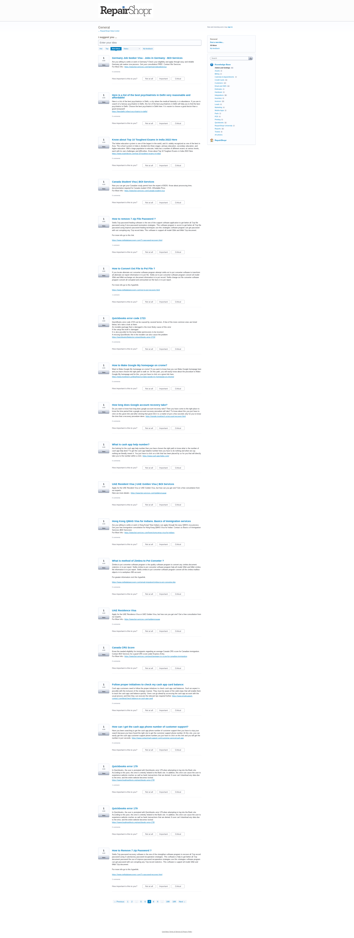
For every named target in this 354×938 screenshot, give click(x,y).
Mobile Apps (219, 110)
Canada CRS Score (123, 647)
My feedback (148, 49)
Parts (217, 113)
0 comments (116, 72)
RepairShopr (221, 140)
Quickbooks (219, 123)
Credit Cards (219, 80)
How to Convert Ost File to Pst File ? (133, 268)
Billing (217, 74)
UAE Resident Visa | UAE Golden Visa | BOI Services (143, 484)
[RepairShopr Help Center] (125, 10)
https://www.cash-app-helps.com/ (156, 456)
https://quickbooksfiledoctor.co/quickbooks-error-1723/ (133, 337)
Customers (219, 83)
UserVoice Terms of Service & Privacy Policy (177, 931)
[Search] (250, 58)
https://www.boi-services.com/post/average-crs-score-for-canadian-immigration (155, 656)
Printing (218, 120)
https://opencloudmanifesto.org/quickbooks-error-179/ (133, 780)
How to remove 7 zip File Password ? (134, 218)
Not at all (150, 79)
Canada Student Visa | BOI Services (133, 181)
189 (174, 901)
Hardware (218, 92)
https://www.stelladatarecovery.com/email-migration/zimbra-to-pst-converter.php (143, 582)
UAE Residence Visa (124, 610)
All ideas (213, 45)
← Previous (119, 901)
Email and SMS (220, 86)
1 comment (115, 245)
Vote (103, 65)
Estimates (218, 89)
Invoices (218, 101)
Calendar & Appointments (224, 77)
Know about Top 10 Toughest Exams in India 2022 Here (144, 139)
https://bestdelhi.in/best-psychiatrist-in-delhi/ (129, 111)
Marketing (218, 107)
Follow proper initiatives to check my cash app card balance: (148, 684)
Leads (217, 104)
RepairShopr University (223, 126)
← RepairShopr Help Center (108, 31)
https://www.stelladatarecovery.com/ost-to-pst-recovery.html (136, 290)
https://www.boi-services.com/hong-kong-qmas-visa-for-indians (149, 533)
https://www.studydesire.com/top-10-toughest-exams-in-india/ (136, 154)
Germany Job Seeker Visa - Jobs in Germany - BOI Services (147, 58)
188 (168, 901)
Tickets (217, 132)
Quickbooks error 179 (125, 766)
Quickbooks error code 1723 (128, 318)
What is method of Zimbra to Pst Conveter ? (138, 560)
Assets (217, 71)
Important (164, 79)
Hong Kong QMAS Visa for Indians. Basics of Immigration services (151, 521)
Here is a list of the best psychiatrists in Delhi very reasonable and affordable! (151, 96)
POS (216, 117)
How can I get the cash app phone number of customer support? (150, 726)
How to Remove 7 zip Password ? (132, 850)
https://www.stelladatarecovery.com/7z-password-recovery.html (137, 240)
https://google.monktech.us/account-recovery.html (166, 416)
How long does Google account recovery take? (139, 405)
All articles (218, 135)
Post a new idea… (217, 42)
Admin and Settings (222, 68)
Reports (218, 129)
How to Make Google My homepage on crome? (139, 365)
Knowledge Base (223, 64)
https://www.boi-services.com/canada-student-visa (144, 191)
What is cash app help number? (130, 444)
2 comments (116, 879)
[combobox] (230, 58)
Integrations (219, 95)
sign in (230, 27)
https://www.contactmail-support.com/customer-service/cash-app (158, 738)
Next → (182, 901)
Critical (180, 79)
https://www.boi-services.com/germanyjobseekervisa (145, 67)
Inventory (218, 98)
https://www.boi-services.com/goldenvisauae (148, 493)
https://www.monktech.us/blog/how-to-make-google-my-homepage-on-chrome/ (143, 377)
